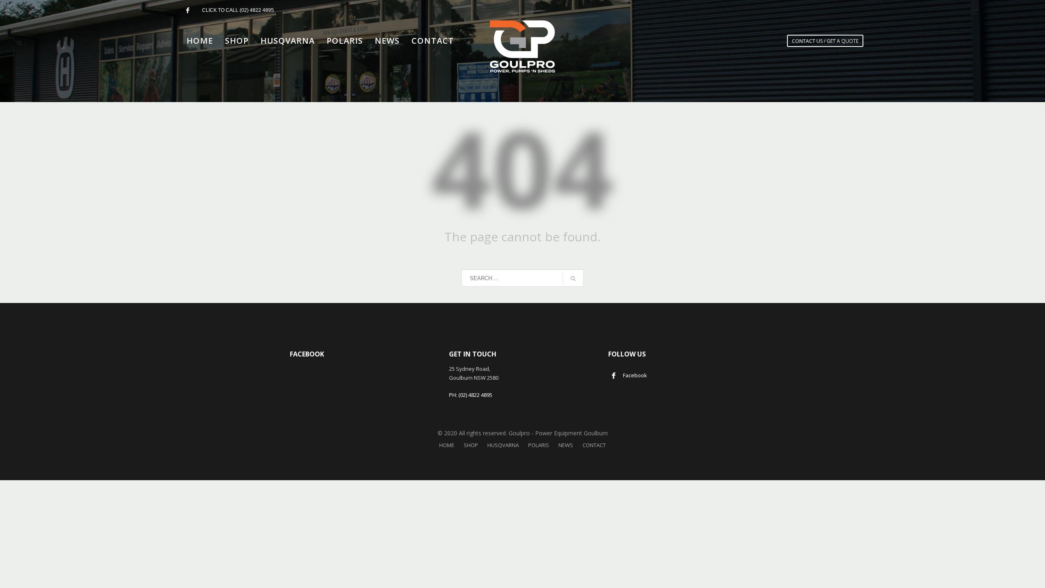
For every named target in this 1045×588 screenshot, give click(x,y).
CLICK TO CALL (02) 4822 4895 (238, 10)
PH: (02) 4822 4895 (470, 395)
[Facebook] (188, 10)
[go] (573, 278)
